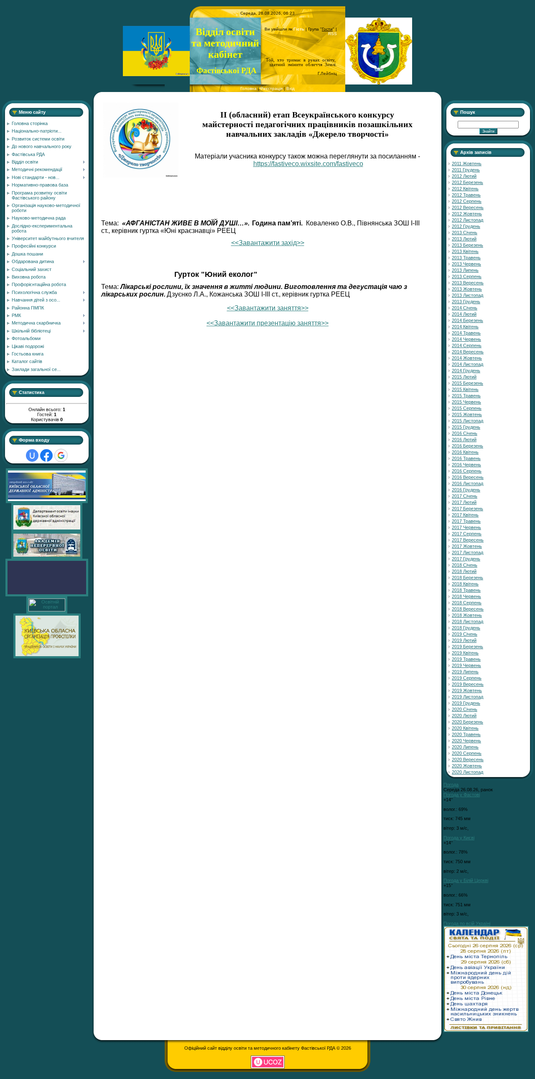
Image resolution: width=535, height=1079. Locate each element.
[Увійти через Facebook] (46, 455)
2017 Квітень (465, 514)
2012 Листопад (467, 219)
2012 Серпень (467, 201)
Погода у (461, 794)
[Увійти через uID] (32, 455)
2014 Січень (464, 307)
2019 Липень (465, 671)
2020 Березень (467, 721)
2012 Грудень (466, 226)
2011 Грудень (466, 169)
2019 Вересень (468, 684)
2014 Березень (467, 320)
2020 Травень (466, 734)
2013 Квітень (465, 251)
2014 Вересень (468, 351)
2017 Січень (464, 496)
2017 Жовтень (467, 546)
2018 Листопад (467, 621)
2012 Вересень (468, 207)
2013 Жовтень (467, 288)
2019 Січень (464, 634)
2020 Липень (465, 746)
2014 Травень (466, 332)
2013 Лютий (464, 238)
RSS (332, 33)
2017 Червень (466, 527)
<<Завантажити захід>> (267, 242)
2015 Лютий (464, 376)
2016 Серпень (467, 470)
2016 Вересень (468, 477)
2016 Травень (466, 458)
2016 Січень (464, 433)
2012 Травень (466, 194)
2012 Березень (467, 182)
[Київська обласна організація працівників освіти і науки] (47, 656)
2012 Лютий (464, 176)
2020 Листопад (467, 772)
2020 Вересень (468, 759)
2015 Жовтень (467, 414)
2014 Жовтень (467, 358)
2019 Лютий (464, 640)
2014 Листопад (467, 364)
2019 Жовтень (467, 690)
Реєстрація (271, 88)
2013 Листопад (467, 295)
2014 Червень (466, 339)
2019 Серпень (467, 677)
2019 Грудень (466, 703)
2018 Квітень (465, 583)
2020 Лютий (464, 715)
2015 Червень (466, 401)
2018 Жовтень (467, 615)
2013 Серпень (467, 276)
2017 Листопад (467, 552)
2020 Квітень (465, 728)
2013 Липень (465, 270)
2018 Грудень (466, 627)
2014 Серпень (467, 345)
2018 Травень (466, 590)
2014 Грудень (466, 370)
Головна (248, 88)
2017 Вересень (468, 539)
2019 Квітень (465, 652)
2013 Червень (466, 263)
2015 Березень (467, 383)
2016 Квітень (465, 452)
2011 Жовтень (467, 163)
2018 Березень (467, 577)
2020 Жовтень (467, 765)
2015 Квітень (465, 389)
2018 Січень (464, 565)
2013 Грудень (466, 301)
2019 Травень (466, 659)
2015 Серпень (467, 408)
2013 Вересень (468, 282)
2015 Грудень (466, 427)
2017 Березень (467, 508)
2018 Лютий (464, 571)
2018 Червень (466, 596)
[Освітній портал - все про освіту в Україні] (46, 609)
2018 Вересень (468, 608)
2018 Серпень (467, 602)
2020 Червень (466, 740)
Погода (451, 784)
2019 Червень (466, 665)
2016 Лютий (464, 439)
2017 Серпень (467, 533)
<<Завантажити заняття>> (267, 308)
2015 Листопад (467, 420)
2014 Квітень (465, 326)
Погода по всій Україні (466, 923)
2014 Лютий (464, 314)
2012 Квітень (465, 188)
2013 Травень (466, 257)
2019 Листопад (467, 696)
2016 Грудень (466, 489)
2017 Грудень (466, 558)
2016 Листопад (467, 483)
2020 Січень (464, 709)
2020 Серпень (467, 753)
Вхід (290, 88)
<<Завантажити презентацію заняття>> (267, 323)
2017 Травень (466, 521)
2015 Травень (466, 395)
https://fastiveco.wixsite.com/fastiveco (308, 163)
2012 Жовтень (467, 213)
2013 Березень (467, 245)
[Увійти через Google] (61, 455)
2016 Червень (466, 464)
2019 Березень (467, 646)
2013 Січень (464, 232)
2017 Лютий (464, 502)
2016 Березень (467, 445)
